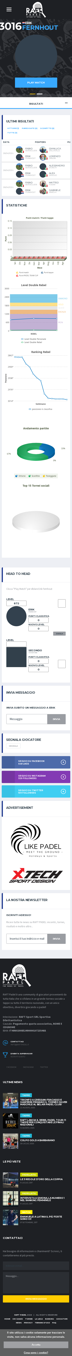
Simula (59, 634)
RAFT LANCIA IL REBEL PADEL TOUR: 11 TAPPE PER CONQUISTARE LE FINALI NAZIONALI (43, 1122)
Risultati (36, 103)
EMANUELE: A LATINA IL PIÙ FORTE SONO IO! (41, 1217)
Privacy (28, 1323)
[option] (36, 63)
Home (7, 1319)
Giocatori (62, 1319)
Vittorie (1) (13, 128)
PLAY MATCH (36, 82)
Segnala (13, 746)
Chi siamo (17, 1319)
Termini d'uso (42, 1323)
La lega (39, 1319)
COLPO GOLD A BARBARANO (37, 1140)
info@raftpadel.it (20, 1045)
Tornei (29, 1319)
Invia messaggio (36, 1299)
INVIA (56, 719)
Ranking (49, 1319)
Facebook (11, 1067)
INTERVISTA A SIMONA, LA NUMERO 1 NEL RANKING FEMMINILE (42, 1199)
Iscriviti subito (18, 1057)
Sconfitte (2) (47, 128)
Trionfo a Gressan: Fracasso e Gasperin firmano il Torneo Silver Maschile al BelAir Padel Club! (43, 1102)
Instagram (28, 1067)
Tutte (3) (12, 133)
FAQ (54, 1323)
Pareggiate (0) (29, 128)
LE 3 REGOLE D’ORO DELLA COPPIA (41, 1179)
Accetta (36, 1344)
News (19, 1323)
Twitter (44, 1067)
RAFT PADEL (20, 1315)
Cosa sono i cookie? (36, 1352)
